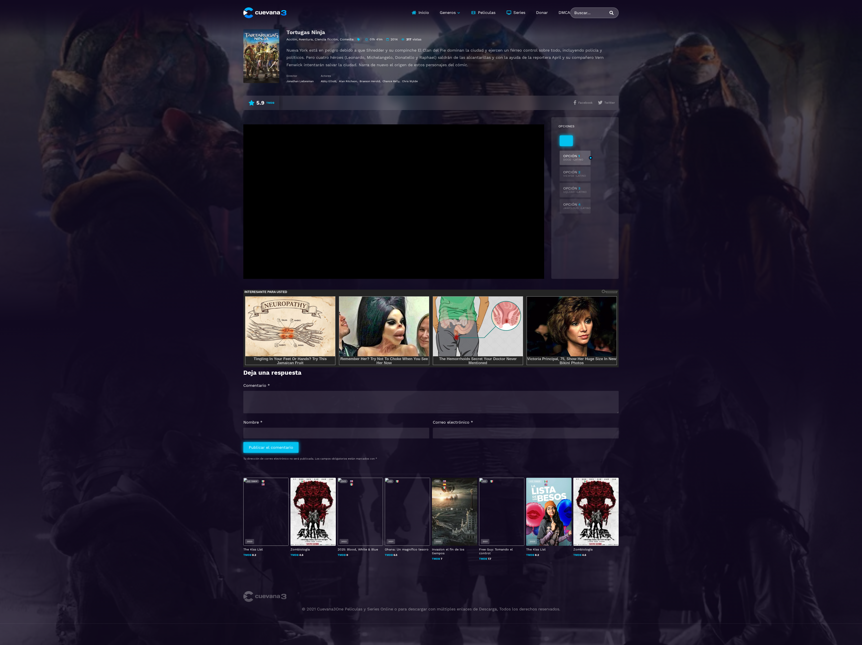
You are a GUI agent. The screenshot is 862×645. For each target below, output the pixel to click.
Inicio (423, 12)
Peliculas (486, 12)
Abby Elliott (328, 81)
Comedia (347, 39)
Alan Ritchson (348, 81)
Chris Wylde (410, 81)
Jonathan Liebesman (300, 81)
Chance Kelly (391, 81)
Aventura (306, 39)
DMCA (564, 12)
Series (519, 12)
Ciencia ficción (326, 39)
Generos (448, 12)
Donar (542, 12)
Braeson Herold (370, 81)
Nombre (252, 422)
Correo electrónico (453, 422)
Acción (291, 39)
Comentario (256, 385)
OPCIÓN (573, 157)
